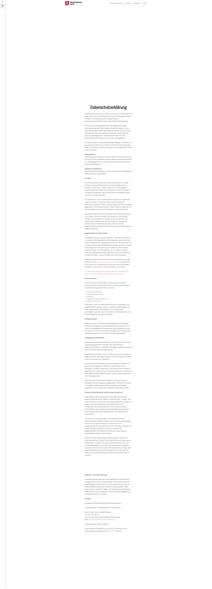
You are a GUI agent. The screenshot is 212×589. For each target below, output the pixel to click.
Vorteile (145, 3)
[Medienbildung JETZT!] (73, 3)
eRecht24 (112, 531)
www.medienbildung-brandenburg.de (102, 519)
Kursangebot (136, 3)
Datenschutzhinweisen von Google (108, 262)
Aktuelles (127, 3)
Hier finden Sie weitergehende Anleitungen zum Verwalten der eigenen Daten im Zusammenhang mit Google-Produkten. (107, 272)
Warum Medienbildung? (116, 3)
